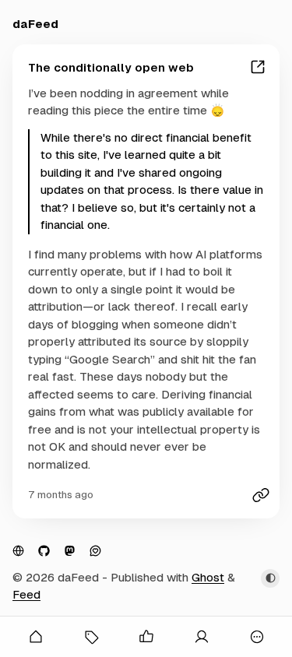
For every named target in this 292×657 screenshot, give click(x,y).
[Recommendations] (146, 637)
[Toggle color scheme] (270, 578)
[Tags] (90, 637)
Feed (26, 594)
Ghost (208, 577)
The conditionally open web (111, 67)
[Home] (35, 637)
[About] (201, 637)
